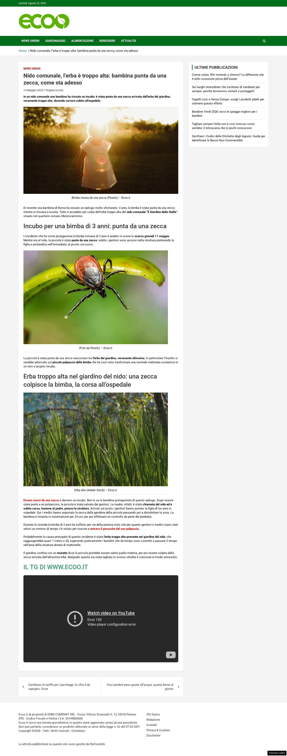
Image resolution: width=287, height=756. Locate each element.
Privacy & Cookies (158, 730)
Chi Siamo (153, 714)
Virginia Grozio (54, 90)
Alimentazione (82, 41)
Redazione (153, 719)
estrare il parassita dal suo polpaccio (114, 529)
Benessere (107, 41)
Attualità (128, 41)
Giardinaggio (55, 41)
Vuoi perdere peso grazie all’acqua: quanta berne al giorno (140, 687)
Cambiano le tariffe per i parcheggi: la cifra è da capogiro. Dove (59, 687)
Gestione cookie (277, 753)
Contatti (151, 725)
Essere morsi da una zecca (41, 500)
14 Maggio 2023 (33, 90)
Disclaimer (153, 735)
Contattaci (78, 731)
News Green (30, 41)
